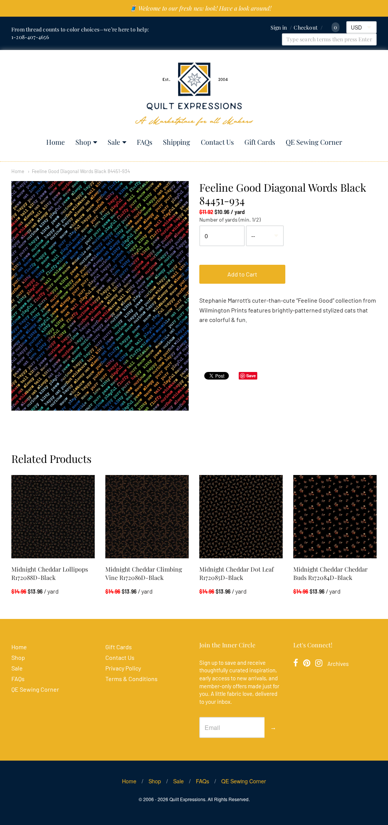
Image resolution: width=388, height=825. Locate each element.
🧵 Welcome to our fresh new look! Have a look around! (200, 8)
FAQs (144, 142)
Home (55, 142)
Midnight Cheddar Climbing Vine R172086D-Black (143, 573)
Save (251, 375)
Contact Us (217, 142)
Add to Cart (242, 274)
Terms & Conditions (131, 678)
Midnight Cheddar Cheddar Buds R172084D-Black (330, 573)
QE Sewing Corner (314, 142)
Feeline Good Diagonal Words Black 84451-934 (81, 171)
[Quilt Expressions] (194, 94)
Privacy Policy (123, 668)
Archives (338, 663)
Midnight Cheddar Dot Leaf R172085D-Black (236, 573)
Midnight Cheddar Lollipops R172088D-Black (49, 573)
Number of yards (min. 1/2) (230, 220)
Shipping (176, 142)
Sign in (279, 27)
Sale (114, 142)
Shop (83, 142)
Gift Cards (259, 142)
